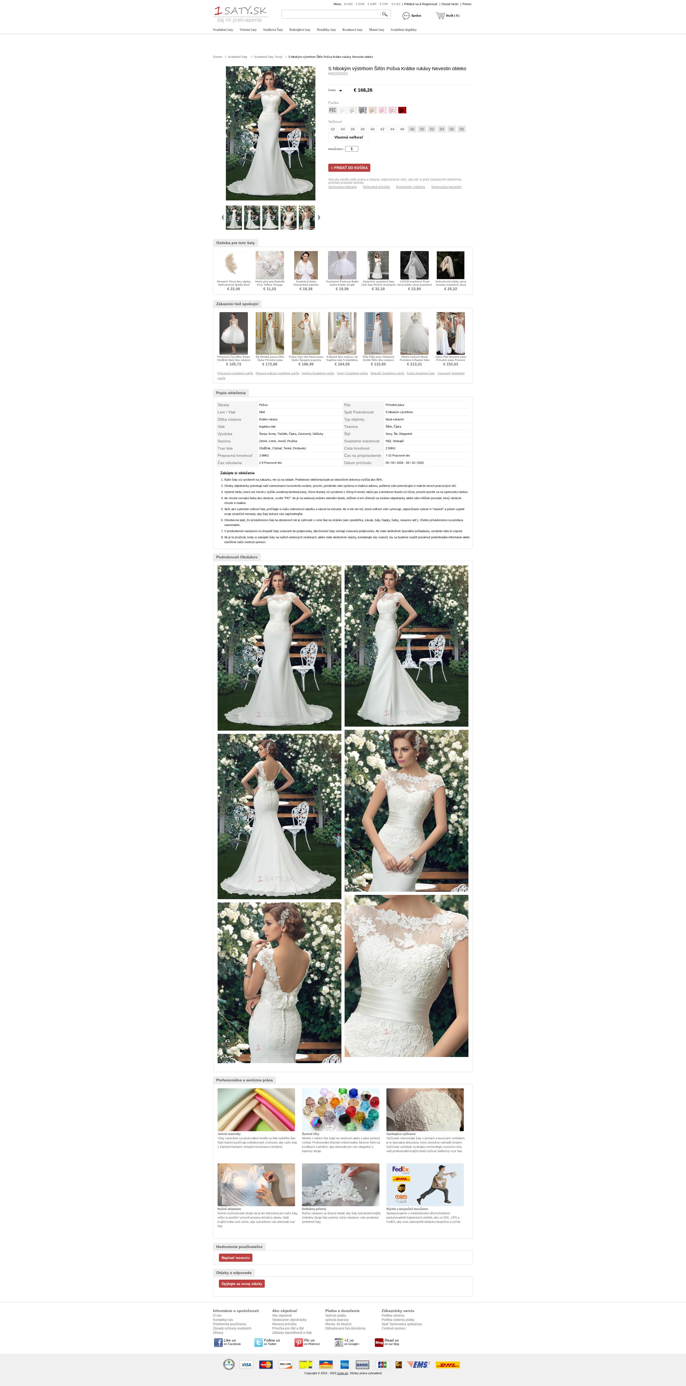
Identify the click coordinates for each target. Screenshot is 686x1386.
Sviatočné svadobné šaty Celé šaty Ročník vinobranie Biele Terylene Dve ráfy (378, 284)
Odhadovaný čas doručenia (345, 1328)
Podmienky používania (229, 1324)
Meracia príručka (284, 1324)
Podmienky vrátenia (410, 187)
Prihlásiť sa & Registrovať (420, 4)
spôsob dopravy (337, 1320)
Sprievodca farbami (342, 187)
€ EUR (360, 4)
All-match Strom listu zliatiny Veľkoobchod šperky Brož (234, 283)
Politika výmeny (393, 1315)
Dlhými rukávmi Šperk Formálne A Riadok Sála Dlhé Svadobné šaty (414, 360)
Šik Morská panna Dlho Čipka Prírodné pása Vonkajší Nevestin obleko (269, 360)
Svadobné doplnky (404, 30)
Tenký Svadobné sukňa (352, 373)
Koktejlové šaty (300, 30)
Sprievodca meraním (446, 187)
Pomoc (467, 4)
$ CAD (396, 4)
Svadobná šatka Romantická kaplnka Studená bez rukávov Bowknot (306, 286)
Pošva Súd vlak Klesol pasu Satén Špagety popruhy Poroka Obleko (306, 360)
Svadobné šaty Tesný (268, 56)
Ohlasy (218, 1333)
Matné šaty (376, 30)
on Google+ (351, 1342)
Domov (217, 56)
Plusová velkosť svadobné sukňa (277, 373)
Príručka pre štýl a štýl (288, 1328)
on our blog (392, 1342)
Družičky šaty (326, 30)
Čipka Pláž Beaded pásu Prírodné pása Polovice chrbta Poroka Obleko (450, 360)
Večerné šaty (248, 30)
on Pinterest (312, 1342)
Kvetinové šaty (352, 30)
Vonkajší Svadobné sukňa (387, 373)
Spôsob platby (335, 1315)
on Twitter (272, 1342)
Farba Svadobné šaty (421, 373)
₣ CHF (384, 4)
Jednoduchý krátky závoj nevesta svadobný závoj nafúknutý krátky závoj (450, 284)
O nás (217, 1315)
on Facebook (232, 1342)
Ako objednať (282, 1315)
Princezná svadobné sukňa (235, 373)
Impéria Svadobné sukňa (318, 373)
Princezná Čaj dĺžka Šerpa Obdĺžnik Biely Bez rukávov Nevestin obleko (234, 360)
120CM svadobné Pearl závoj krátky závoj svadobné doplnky (414, 284)
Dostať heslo (450, 4)
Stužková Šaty (273, 30)
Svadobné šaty (223, 30)
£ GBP (372, 4)
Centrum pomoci (394, 1328)
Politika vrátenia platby (398, 1320)
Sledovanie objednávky (289, 1320)
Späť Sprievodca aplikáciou (402, 1324)
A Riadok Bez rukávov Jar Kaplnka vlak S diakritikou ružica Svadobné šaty (342, 360)
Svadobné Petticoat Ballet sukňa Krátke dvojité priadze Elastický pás (342, 284)
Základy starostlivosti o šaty (292, 1333)
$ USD (348, 4)
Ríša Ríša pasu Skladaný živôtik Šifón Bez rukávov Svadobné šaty (378, 360)
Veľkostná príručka (376, 187)
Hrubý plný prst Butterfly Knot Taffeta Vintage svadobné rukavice (270, 284)
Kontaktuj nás (223, 1320)
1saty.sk (342, 1373)
